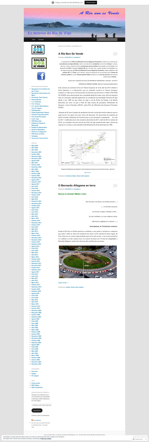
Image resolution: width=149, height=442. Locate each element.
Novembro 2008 (36, 338)
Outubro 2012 (36, 242)
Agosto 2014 (35, 208)
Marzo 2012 (35, 257)
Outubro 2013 (36, 225)
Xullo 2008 (35, 347)
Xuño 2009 (35, 323)
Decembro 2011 (36, 263)
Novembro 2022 (36, 158)
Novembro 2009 (36, 312)
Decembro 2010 (36, 287)
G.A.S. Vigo (35, 119)
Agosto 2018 (35, 180)
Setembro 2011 (36, 270)
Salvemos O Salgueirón (39, 132)
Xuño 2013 (35, 227)
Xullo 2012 (35, 248)
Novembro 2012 (36, 240)
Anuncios (68, 176)
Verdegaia (35, 136)
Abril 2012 (35, 255)
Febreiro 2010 (36, 306)
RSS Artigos (35, 385)
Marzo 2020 (35, 171)
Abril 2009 (35, 327)
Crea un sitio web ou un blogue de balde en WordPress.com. (61, 435)
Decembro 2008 (36, 336)
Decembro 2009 (36, 310)
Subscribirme (37, 410)
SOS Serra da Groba (38, 134)
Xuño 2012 (35, 250)
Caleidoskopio (36, 110)
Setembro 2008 (36, 342)
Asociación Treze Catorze (39, 97)
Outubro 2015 (36, 195)
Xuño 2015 (35, 197)
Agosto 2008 (35, 345)
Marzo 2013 (35, 233)
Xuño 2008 (35, 349)
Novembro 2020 (36, 167)
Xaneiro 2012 (36, 261)
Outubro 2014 (36, 205)
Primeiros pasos (90, 2)
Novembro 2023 (36, 152)
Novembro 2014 (36, 203)
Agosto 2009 (35, 319)
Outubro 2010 (36, 289)
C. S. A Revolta (36, 102)
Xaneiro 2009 (36, 334)
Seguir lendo (88, 172)
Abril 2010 (35, 302)
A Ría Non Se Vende (70, 53)
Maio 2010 (35, 300)
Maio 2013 (35, 229)
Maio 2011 (35, 278)
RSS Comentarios (37, 387)
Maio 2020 (35, 169)
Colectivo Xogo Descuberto (40, 114)
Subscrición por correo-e (40, 392)
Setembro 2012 (36, 244)
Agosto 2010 (35, 293)
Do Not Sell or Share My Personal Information (92, 435)
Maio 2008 (35, 351)
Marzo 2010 (35, 304)
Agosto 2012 (35, 246)
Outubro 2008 (36, 340)
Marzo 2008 (35, 355)
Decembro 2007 (36, 362)
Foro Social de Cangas (39, 117)
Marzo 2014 (35, 218)
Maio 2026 (35, 145)
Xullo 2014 (35, 210)
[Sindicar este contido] (32, 420)
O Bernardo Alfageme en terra (76, 185)
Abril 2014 (35, 216)
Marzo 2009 (35, 330)
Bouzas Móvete (36, 99)
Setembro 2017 (36, 182)
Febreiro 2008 (36, 357)
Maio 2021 (35, 163)
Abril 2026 (35, 148)
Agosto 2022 (35, 160)
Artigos (74, 176)
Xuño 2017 (35, 186)
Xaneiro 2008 (36, 360)
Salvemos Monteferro (38, 129)
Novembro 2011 (36, 265)
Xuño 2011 (35, 276)
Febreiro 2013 (36, 235)
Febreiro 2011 (36, 285)
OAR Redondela (36, 121)
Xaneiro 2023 (36, 154)
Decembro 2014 (36, 201)
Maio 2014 (35, 214)
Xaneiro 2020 (36, 175)
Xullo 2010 (35, 295)
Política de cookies (45, 438)
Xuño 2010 (35, 297)
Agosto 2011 (35, 272)
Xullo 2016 (35, 188)
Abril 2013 (35, 231)
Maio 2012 (35, 252)
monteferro (77, 57)
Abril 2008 (35, 353)
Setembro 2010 (36, 291)
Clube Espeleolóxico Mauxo (40, 112)
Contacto (41, 39)
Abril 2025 (35, 150)
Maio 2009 (35, 325)
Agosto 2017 (35, 184)
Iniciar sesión (36, 383)
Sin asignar (35, 376)
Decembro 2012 (36, 238)
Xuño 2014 (35, 212)
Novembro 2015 (36, 193)
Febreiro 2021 (36, 165)
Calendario (37, 420)
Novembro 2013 (36, 223)
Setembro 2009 (36, 317)
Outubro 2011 (36, 267)
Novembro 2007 (36, 364)
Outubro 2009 (36, 315)
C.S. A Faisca (36, 104)
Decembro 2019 (36, 178)
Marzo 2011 (35, 282)
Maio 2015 (35, 199)
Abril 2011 (35, 280)
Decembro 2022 (36, 156)
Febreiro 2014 (36, 220)
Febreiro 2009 (36, 332)
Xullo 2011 (35, 274)
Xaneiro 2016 (36, 190)
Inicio (33, 39)
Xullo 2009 (35, 321)
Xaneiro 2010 (36, 308)
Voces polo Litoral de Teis (40, 138)
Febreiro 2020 (36, 173)
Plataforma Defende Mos (39, 127)
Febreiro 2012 (36, 259)
